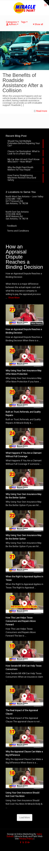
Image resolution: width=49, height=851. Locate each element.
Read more (41, 111)
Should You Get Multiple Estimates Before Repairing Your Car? (24, 143)
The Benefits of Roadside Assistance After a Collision (23, 82)
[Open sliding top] (46, 3)
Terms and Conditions (18, 230)
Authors (13, 24)
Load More (24, 817)
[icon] (28, 842)
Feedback (12, 225)
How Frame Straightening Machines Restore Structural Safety (22, 177)
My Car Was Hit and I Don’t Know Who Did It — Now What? (24, 160)
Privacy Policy (26, 838)
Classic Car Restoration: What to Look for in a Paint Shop (24, 152)
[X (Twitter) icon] (23, 842)
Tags (23, 22)
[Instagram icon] (26, 842)
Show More (14, 297)
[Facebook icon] (20, 842)
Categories (11, 22)
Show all (39, 24)
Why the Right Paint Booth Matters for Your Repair (20, 168)
